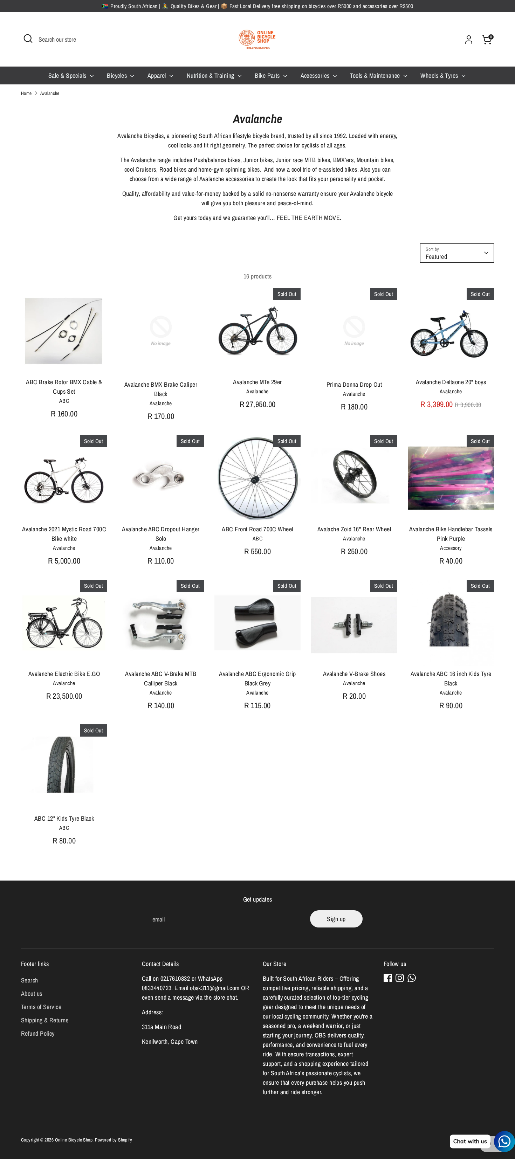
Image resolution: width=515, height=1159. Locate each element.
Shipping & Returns (44, 1020)
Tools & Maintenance (375, 75)
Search (29, 980)
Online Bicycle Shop (74, 1140)
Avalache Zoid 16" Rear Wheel (354, 529)
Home (26, 93)
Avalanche (50, 93)
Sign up (336, 919)
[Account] (469, 40)
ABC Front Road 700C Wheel (257, 529)
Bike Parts (268, 75)
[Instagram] (400, 978)
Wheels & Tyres (440, 75)
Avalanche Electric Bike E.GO (64, 673)
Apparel (157, 75)
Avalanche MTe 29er (257, 382)
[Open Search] (28, 39)
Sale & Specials (68, 75)
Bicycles (117, 75)
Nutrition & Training (211, 75)
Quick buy (64, 362)
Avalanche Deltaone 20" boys (451, 382)
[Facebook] (388, 978)
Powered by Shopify (113, 1140)
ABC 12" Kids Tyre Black (64, 818)
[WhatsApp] (411, 978)
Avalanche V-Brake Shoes (354, 673)
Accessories (316, 75)
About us (31, 993)
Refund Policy (38, 1033)
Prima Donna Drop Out (354, 384)
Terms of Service (41, 1006)
